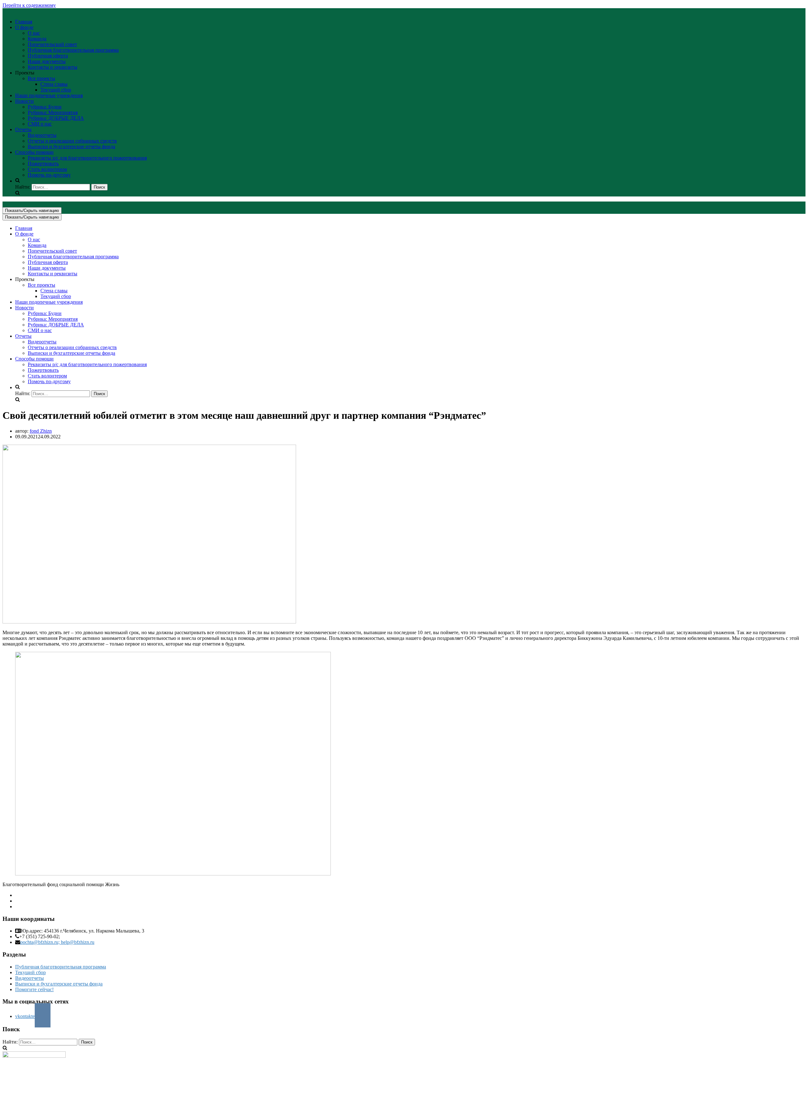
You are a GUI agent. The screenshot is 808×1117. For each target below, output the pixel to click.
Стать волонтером (47, 169)
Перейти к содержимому (29, 5)
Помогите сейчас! (34, 989)
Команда (37, 38)
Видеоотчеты (42, 135)
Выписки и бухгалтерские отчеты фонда (71, 146)
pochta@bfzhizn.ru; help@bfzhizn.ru (57, 942)
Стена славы (54, 84)
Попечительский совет (52, 44)
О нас (34, 33)
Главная (23, 21)
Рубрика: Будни (45, 106)
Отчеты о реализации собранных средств (72, 140)
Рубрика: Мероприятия (53, 112)
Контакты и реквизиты (52, 67)
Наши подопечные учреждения (49, 95)
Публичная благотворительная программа (73, 50)
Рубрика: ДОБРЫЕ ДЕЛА (56, 118)
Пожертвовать (43, 163)
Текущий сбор (55, 89)
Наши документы (47, 61)
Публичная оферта (48, 55)
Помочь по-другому (49, 175)
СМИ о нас (40, 123)
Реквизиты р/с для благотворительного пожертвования (87, 158)
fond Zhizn (41, 431)
